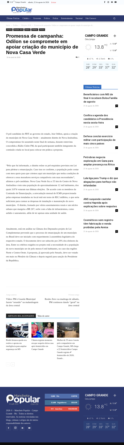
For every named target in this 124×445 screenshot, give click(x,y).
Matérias (34, 29)
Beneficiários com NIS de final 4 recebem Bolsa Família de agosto (100, 98)
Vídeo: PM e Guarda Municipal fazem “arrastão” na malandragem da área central (22, 302)
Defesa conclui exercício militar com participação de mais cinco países (99, 140)
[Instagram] (108, 2)
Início (8, 25)
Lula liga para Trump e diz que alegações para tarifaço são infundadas (100, 182)
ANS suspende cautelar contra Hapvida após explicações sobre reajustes (100, 203)
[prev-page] (8, 364)
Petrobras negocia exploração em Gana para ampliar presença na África (99, 161)
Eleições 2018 (26, 25)
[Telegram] (23, 64)
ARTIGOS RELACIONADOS (21, 316)
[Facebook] (104, 2)
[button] (114, 18)
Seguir (74, 402)
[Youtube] (115, 2)
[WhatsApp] (16, 64)
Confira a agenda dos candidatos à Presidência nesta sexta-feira (98, 119)
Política (15, 25)
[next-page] (13, 364)
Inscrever (72, 409)
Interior (27, 29)
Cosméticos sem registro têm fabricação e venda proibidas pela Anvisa (98, 223)
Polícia (42, 29)
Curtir (74, 396)
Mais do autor (43, 316)
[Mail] (112, 2)
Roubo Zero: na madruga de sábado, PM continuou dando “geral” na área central (62, 302)
